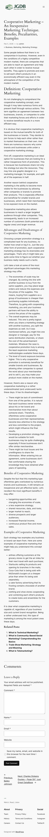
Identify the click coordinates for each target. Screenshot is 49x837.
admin (21, 44)
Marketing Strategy (29, 47)
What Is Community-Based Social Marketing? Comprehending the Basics (25, 638)
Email (7, 728)
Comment (9, 690)
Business (9, 47)
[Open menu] (43, 6)
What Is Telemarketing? (21, 651)
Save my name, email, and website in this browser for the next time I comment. (25, 754)
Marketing (17, 47)
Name (7, 717)
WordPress (19, 832)
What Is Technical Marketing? (24, 632)
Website (8, 740)
